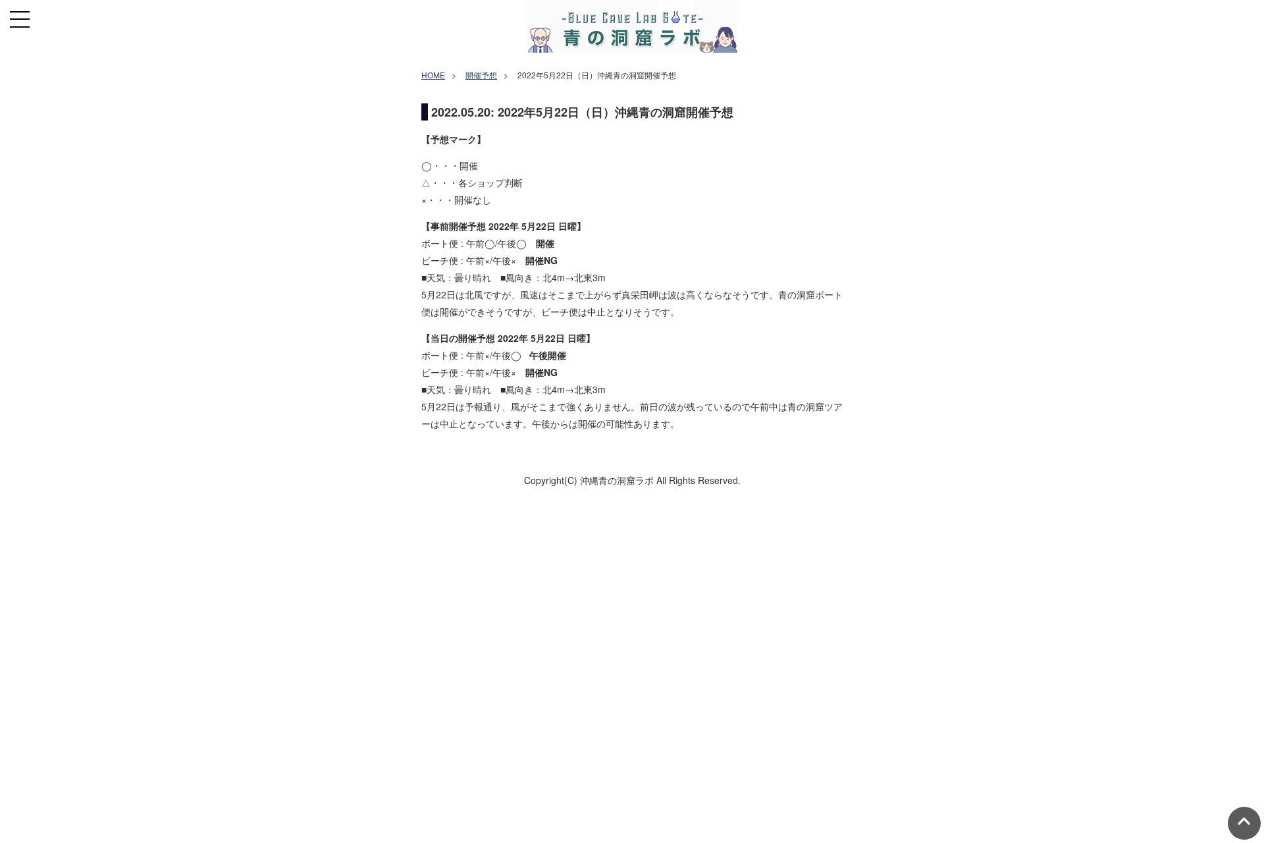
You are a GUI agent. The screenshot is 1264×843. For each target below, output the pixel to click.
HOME (433, 74)
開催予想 (481, 74)
